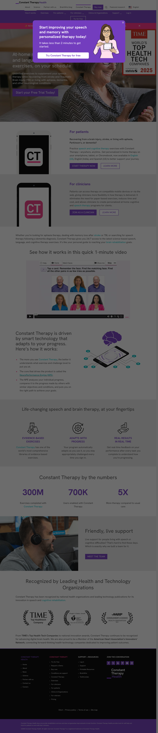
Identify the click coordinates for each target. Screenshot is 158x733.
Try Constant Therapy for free (63, 55)
